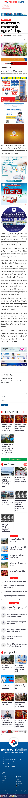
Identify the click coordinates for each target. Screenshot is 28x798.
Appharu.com (19, 793)
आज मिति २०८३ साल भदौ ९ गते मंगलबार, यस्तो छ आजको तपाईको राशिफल (20, 428)
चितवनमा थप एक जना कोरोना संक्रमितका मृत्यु (14, 638)
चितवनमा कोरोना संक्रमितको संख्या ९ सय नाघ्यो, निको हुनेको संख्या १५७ (17, 645)
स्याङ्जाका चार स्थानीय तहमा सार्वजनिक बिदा (17, 556)
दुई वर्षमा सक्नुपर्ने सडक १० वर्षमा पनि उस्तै (18, 564)
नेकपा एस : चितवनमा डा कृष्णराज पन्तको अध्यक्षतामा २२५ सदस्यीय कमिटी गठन (17, 608)
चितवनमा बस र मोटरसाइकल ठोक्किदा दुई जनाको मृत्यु (7, 503)
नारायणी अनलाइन (7, 35)
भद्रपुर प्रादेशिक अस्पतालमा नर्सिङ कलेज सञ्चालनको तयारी (18, 548)
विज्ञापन (3, 780)
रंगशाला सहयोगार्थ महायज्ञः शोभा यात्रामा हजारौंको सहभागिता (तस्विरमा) (17, 615)
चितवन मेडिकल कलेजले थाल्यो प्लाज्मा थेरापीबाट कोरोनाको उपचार (16, 630)
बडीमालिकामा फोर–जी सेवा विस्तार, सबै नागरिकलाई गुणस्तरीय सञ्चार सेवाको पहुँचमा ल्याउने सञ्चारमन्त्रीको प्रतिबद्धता (7, 449)
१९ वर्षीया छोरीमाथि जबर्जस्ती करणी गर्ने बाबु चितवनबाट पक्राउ (20, 479)
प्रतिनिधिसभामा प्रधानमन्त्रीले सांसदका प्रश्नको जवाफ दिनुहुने (7, 723)
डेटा (2, 784)
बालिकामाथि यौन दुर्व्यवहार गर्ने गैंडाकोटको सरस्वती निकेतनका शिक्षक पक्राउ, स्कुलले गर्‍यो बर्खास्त (6, 482)
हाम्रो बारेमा (4, 776)
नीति (2, 782)
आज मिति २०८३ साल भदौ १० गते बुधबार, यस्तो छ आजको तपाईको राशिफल (7, 428)
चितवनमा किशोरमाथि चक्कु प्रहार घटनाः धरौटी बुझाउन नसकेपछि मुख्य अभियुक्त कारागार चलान (20, 505)
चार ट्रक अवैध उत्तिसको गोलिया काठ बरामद (17, 540)
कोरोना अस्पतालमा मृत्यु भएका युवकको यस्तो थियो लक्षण (16, 623)
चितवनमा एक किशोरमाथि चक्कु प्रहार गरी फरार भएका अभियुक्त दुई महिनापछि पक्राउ (7, 528)
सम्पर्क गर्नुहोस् (4, 778)
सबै (25, 412)
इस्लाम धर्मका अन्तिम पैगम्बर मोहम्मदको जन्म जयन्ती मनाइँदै (20, 705)
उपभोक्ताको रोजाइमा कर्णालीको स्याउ (17, 572)
